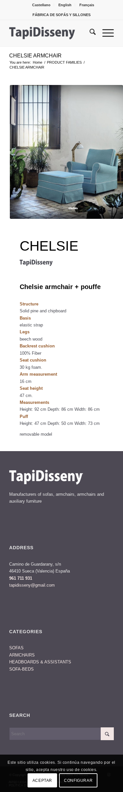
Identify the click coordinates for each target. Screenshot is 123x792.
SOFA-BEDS (21, 669)
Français (86, 5)
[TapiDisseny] (51, 33)
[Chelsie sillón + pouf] (66, 152)
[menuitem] (41, 5)
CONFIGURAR (78, 780)
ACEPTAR (42, 780)
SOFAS (16, 647)
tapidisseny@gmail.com (32, 585)
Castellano (41, 5)
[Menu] (105, 33)
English (65, 5)
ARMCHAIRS (22, 655)
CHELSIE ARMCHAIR (35, 55)
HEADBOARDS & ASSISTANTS (40, 661)
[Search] (89, 33)
